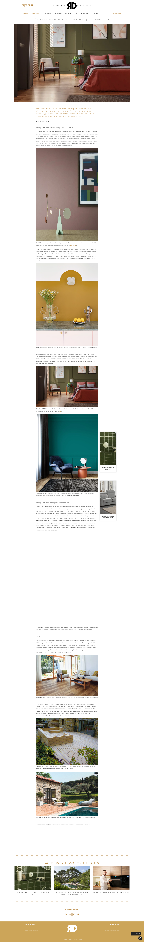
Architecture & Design (81, 14)
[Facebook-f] (23, 5)
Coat (60, 411)
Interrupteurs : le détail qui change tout (108, 468)
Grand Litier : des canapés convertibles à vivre (108, 517)
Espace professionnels (112, 930)
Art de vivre (95, 14)
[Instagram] (26, 5)
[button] (121, 6)
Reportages (58, 14)
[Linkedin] (29, 5)
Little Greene (73, 245)
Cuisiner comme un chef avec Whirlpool (111, 892)
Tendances (48, 14)
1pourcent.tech (77, 939)
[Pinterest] (32, 5)
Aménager (68, 14)
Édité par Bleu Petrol (31, 930)
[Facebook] (65, 914)
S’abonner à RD (30, 924)
